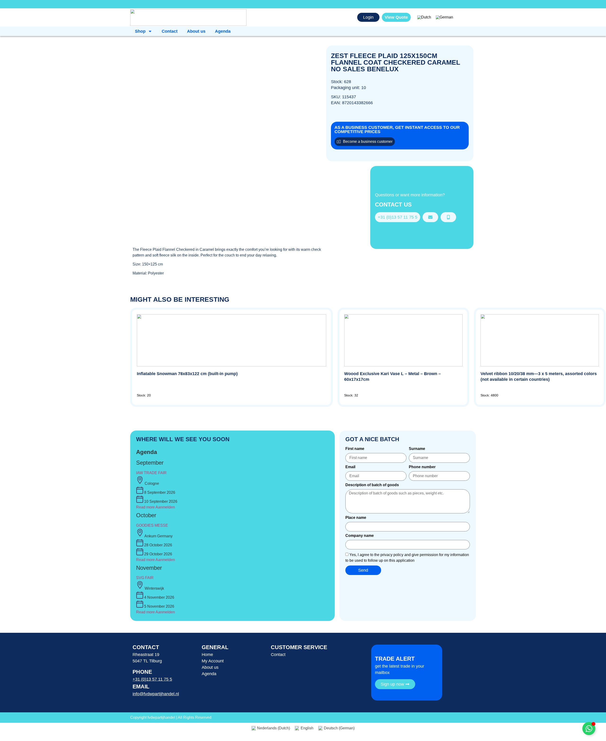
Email (350, 467)
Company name (359, 536)
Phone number (422, 467)
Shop (140, 31)
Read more (145, 507)
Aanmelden (165, 507)
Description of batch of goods (372, 485)
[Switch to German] (444, 17)
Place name (355, 518)
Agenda (223, 31)
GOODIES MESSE (152, 525)
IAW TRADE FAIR (151, 473)
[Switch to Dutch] (424, 17)
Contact (170, 31)
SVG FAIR (145, 578)
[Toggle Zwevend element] (588, 728)
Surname (417, 449)
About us (196, 31)
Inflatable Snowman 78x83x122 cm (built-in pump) (187, 373)
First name (354, 449)
